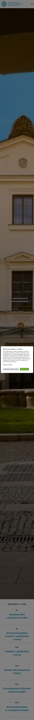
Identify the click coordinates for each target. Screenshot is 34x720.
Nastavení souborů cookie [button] (11, 369)
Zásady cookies (7, 364)
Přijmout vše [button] (24, 369)
